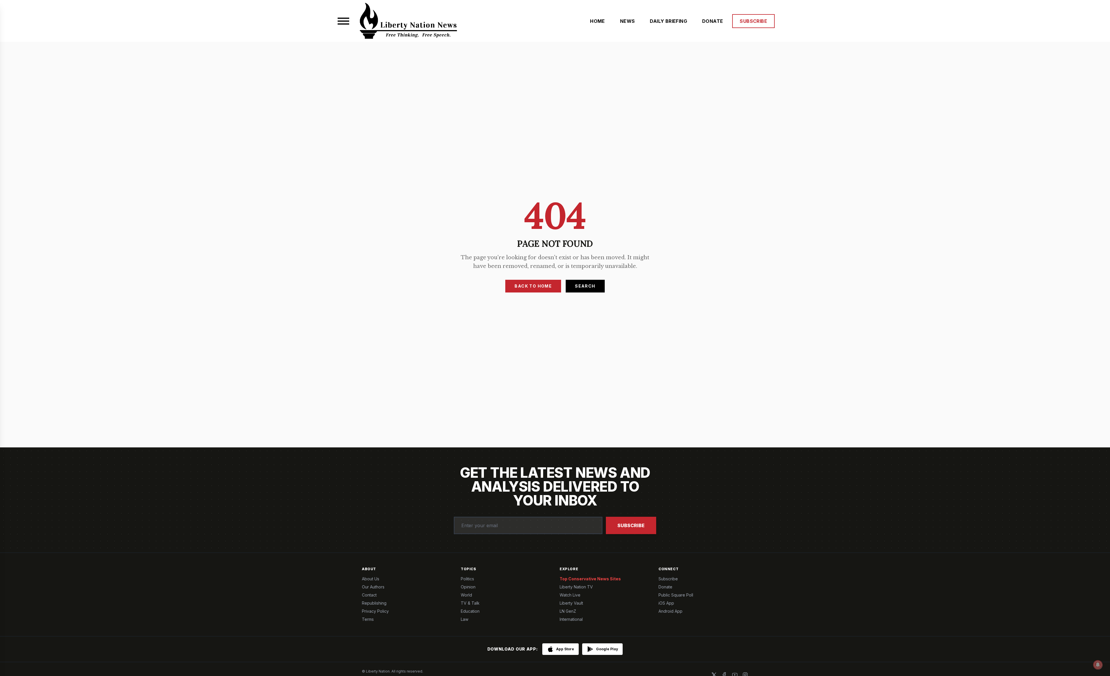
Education (470, 611)
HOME (597, 21)
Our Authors (373, 586)
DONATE (712, 21)
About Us (370, 578)
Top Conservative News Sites (590, 578)
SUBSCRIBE (753, 21)
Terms (368, 619)
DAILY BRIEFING (668, 21)
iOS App (666, 603)
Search (585, 286)
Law (464, 619)
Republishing (374, 603)
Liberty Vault (571, 603)
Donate (665, 586)
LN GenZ (568, 611)
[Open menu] (343, 21)
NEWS (627, 21)
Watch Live (570, 594)
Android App (670, 611)
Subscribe (631, 525)
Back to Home (533, 286)
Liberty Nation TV (576, 586)
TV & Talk (470, 603)
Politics (467, 578)
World (466, 594)
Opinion (468, 586)
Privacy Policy (375, 611)
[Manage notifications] (1097, 664)
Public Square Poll (675, 594)
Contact (369, 594)
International (571, 619)
